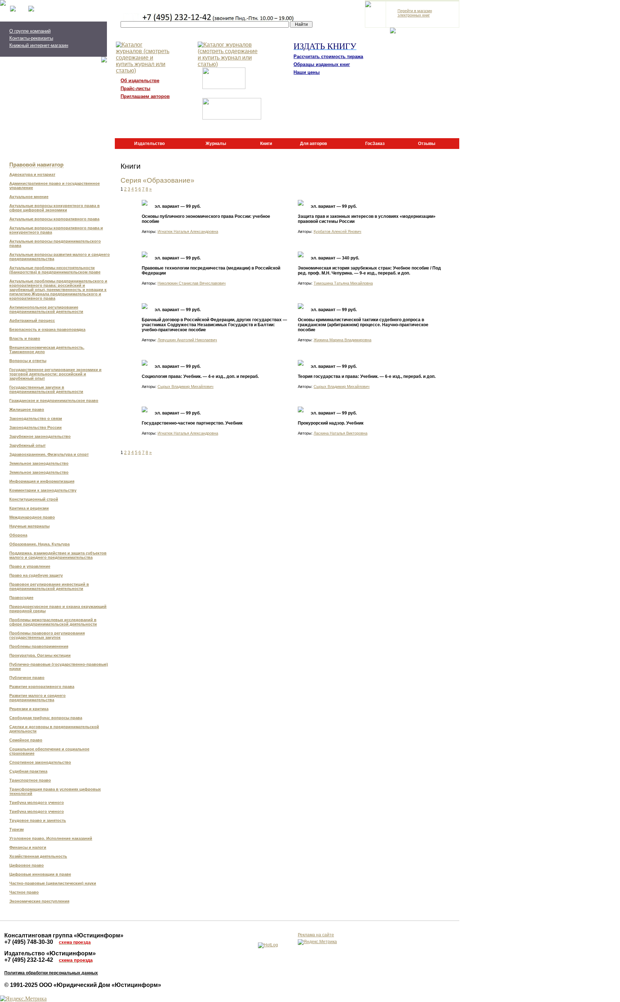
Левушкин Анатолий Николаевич (187, 340)
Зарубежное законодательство (40, 436)
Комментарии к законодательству (42, 490)
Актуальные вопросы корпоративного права (54, 219)
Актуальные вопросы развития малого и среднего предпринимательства (59, 256)
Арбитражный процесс (32, 320)
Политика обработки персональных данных (51, 972)
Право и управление (29, 566)
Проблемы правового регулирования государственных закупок (47, 635)
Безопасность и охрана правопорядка (47, 329)
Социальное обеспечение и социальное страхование (49, 751)
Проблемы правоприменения (38, 646)
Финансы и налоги (27, 847)
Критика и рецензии (29, 508)
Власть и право (24, 338)
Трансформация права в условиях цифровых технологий (55, 791)
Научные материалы (29, 526)
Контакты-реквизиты (31, 38)
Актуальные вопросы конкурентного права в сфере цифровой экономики (54, 207)
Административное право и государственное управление (54, 185)
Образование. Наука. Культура (39, 544)
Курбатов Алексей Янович (337, 231)
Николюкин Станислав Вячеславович (192, 283)
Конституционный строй (33, 499)
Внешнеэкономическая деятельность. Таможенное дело (46, 349)
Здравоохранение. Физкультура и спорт (49, 454)
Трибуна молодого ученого (36, 802)
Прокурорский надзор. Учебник (330, 423)
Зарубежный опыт (27, 445)
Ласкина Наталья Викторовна (340, 433)
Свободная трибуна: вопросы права (45, 718)
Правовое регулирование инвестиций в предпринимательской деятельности (49, 586)
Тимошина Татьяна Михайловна (343, 283)
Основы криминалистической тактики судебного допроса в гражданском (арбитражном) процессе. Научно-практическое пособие (363, 324)
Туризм (16, 829)
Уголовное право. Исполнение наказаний (50, 838)
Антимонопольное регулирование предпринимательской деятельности (46, 309)
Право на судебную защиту (36, 575)
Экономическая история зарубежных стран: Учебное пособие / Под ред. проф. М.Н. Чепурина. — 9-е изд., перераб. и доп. (369, 271)
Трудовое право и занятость (37, 820)
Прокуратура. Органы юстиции (40, 655)
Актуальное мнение (28, 197)
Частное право (24, 892)
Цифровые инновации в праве (40, 874)
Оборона (18, 535)
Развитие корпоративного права (41, 686)
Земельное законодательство (39, 463)
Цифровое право (26, 865)
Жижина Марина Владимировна (342, 340)
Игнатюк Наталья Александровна (188, 231)
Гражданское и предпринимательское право (53, 400)
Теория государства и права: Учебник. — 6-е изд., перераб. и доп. (367, 376)
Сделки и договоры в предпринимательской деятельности (54, 729)
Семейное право (25, 740)
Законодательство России (35, 427)
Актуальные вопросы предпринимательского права (55, 243)
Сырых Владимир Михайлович (185, 386)
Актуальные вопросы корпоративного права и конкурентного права (56, 230)
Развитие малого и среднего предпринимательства (37, 697)
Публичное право (26, 677)
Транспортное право (30, 780)
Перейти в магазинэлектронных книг (415, 13)
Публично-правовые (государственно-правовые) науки (58, 666)
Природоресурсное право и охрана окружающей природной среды (58, 608)
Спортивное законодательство (40, 762)
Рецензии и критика (28, 709)
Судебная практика (28, 771)
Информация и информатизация (41, 481)
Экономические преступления (39, 901)
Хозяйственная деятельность (38, 856)
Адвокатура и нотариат (32, 174)
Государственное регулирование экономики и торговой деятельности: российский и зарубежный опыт (55, 373)
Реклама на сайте (316, 934)
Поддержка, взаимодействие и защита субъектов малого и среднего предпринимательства (58, 555)
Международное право (32, 517)
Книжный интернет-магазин (38, 45)
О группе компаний (30, 31)
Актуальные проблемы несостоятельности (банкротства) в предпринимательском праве (54, 270)
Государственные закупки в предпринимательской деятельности (46, 389)
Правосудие (21, 597)
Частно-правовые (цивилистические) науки (52, 883)
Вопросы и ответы (27, 361)
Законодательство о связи (35, 418)
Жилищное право (26, 409)
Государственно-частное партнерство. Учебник (192, 423)
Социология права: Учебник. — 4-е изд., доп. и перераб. (200, 376)
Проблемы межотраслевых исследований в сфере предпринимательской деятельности (53, 622)
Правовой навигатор (36, 165)
